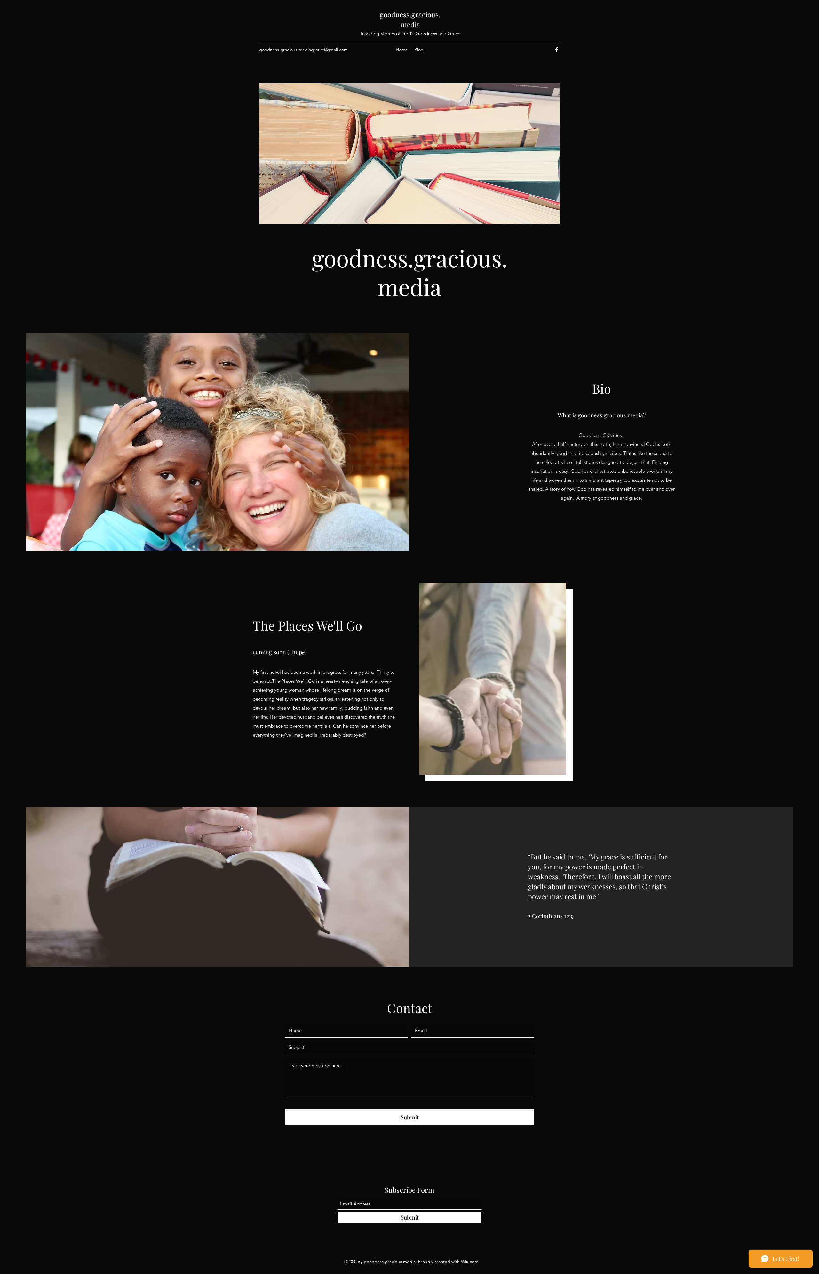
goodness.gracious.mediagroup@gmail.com (303, 49)
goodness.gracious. (410, 14)
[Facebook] (556, 49)
